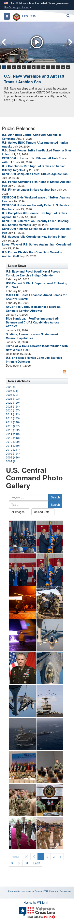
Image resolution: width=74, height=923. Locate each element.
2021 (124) (13, 406)
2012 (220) (13, 442)
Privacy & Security (16, 891)
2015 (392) (13, 430)
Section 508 (65, 891)
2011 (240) (13, 445)
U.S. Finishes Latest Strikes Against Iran (29, 189)
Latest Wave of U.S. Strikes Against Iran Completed (36, 244)
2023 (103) (13, 398)
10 (43, 67)
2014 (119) (13, 434)
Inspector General (34, 891)
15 (68, 67)
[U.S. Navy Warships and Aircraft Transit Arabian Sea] (37, 42)
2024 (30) (12, 395)
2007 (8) (11, 461)
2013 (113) (13, 438)
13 (58, 67)
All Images (18, 512)
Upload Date (42, 512)
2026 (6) (11, 387)
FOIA (45, 891)
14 (63, 67)
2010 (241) (13, 449)
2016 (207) (13, 426)
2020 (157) (13, 410)
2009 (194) (13, 453)
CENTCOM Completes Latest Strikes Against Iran (35, 174)
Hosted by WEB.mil (36, 902)
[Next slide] (70, 42)
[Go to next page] (18, 863)
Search (55, 497)
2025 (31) (12, 391)
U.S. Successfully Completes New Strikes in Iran (34, 236)
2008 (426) (13, 457)
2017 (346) (13, 422)
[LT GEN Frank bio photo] (22, 668)
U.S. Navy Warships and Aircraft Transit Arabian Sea (34, 78)
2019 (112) (13, 414)
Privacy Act (54, 891)
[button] (18, 7)
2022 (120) (13, 402)
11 (48, 67)
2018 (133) (13, 418)
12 (53, 67)
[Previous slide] (4, 42)
